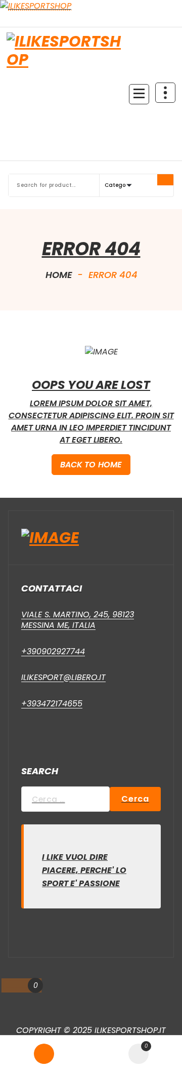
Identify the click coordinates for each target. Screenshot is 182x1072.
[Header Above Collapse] (165, 93)
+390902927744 (53, 651)
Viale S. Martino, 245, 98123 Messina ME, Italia (77, 620)
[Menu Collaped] (139, 94)
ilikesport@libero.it (63, 677)
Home (59, 274)
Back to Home (91, 464)
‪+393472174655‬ (51, 703)
